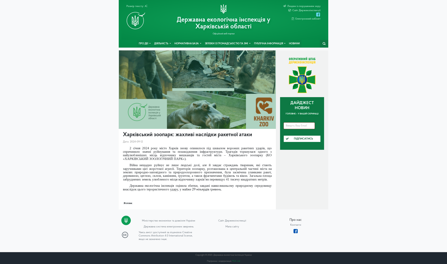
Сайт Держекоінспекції (232, 220)
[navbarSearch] (324, 44)
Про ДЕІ (144, 43)
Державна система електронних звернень (169, 226)
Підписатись (303, 138)
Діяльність (161, 43)
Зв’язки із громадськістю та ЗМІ (226, 43)
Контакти (295, 225)
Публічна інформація (269, 43)
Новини (294, 43)
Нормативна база (186, 43)
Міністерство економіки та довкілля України (168, 220)
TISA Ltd (236, 261)
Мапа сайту (232, 226)
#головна (128, 203)
